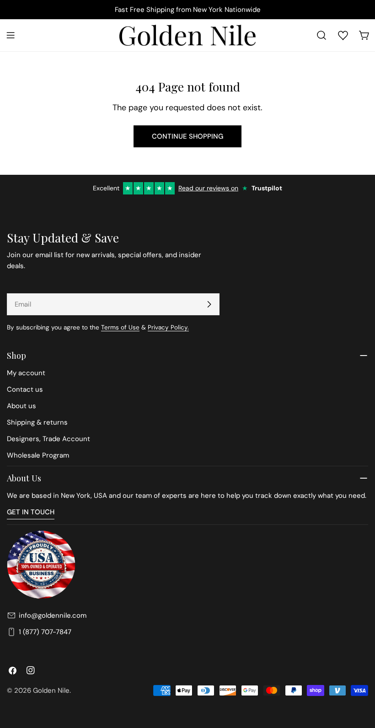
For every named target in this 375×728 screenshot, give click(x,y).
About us (21, 405)
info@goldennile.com (52, 615)
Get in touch (30, 512)
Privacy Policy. (168, 327)
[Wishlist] (343, 35)
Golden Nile (51, 690)
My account (26, 372)
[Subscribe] (209, 304)
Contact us (25, 389)
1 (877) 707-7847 (45, 631)
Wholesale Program (38, 455)
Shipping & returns (37, 422)
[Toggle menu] (10, 35)
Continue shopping (187, 136)
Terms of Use (120, 327)
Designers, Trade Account (48, 438)
